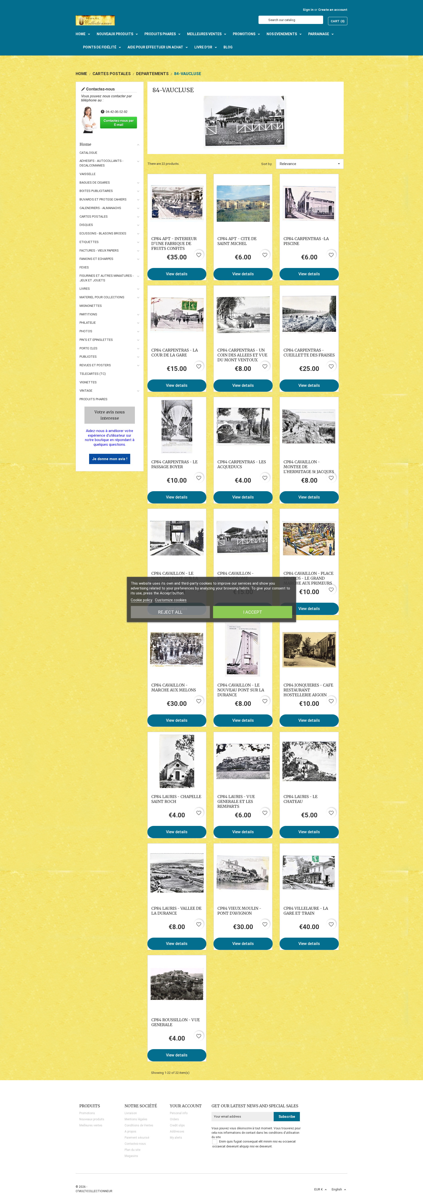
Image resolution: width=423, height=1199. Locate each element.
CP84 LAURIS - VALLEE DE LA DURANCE (176, 911)
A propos (130, 1131)
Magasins (131, 1156)
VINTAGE (86, 390)
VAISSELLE (87, 174)
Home (85, 144)
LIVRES (85, 288)
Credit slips (177, 1125)
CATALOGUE (88, 153)
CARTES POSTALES (94, 216)
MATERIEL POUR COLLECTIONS (102, 297)
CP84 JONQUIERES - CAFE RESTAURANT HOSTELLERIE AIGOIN (308, 690)
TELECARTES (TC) (93, 374)
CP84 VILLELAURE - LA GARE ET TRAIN (305, 911)
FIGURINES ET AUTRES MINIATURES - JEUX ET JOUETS (107, 278)
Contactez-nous (135, 1143)
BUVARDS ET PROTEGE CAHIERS (103, 199)
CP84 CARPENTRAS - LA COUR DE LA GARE (174, 352)
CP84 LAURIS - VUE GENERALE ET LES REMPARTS (236, 801)
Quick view (177, 203)
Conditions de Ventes (139, 1125)
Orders (174, 1119)
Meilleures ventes (90, 1125)
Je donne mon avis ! (109, 459)
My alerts (176, 1137)
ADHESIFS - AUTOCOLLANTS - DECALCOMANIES (101, 163)
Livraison (131, 1113)
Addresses (177, 1131)
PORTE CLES (88, 348)
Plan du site (132, 1150)
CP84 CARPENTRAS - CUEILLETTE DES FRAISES (309, 352)
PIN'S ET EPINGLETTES (96, 340)
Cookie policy (141, 600)
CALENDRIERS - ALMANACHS (100, 208)
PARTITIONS (88, 314)
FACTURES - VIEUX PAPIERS (99, 250)
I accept (252, 612)
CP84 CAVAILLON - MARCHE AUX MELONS (173, 687)
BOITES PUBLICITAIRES (96, 191)
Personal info (179, 1113)
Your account (186, 1105)
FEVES (84, 267)
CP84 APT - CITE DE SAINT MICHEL (237, 241)
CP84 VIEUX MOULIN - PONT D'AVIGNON (239, 911)
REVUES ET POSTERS (95, 365)
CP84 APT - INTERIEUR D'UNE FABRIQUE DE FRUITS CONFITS (174, 243)
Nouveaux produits (91, 1119)
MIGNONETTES (91, 306)
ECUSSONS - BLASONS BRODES (103, 233)
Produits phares (93, 399)
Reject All (170, 612)
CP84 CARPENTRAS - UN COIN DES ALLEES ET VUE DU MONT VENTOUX (242, 355)
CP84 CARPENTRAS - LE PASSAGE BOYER (174, 464)
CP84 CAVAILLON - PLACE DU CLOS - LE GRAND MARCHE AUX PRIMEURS (308, 578)
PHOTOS (86, 331)
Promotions (87, 1113)
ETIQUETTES (89, 242)
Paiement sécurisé (137, 1137)
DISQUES (86, 225)
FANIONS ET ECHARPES (96, 259)
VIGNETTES (88, 382)
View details (177, 274)
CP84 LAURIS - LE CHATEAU (300, 799)
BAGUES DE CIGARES (95, 182)
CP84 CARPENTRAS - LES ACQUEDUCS (241, 464)
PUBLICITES (88, 356)
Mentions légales (136, 1119)
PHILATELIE (88, 322)
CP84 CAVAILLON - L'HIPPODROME (235, 576)
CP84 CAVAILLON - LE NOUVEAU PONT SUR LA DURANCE (240, 690)
